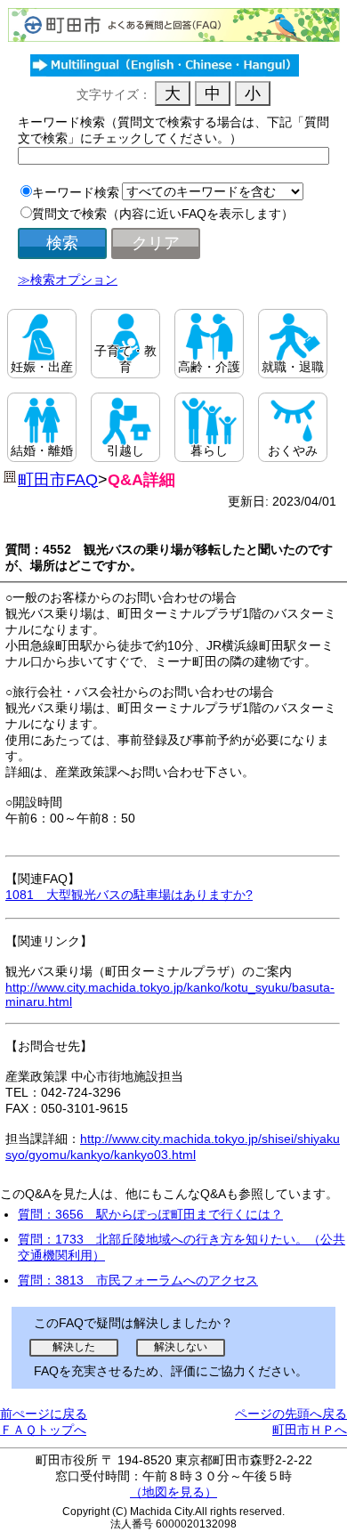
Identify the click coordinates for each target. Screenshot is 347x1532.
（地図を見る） (173, 1492)
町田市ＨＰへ (309, 1430)
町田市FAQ (58, 480)
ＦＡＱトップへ (43, 1430)
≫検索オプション (67, 279)
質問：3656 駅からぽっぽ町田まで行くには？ (150, 1214)
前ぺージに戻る (43, 1413)
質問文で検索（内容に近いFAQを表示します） (163, 214)
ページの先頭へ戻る (291, 1413)
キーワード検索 (75, 192)
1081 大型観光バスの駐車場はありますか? (129, 895)
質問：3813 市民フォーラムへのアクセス (138, 1280)
